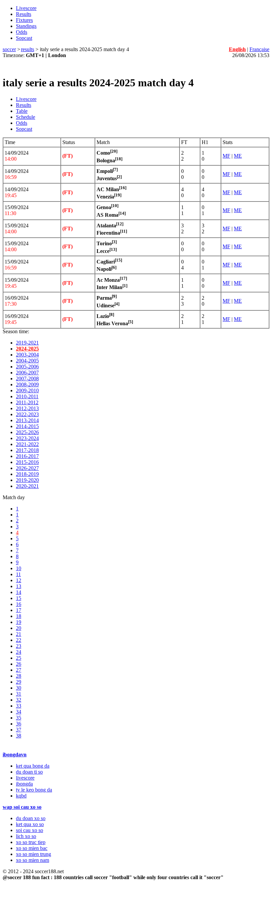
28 (18, 676)
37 (18, 729)
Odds (21, 32)
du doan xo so (30, 818)
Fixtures (24, 20)
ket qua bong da (32, 766)
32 (18, 700)
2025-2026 (27, 432)
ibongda (24, 784)
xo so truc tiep (30, 842)
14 (18, 592)
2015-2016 (27, 462)
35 (18, 718)
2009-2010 (27, 390)
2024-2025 (27, 348)
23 (18, 646)
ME (238, 156)
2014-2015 (27, 426)
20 (18, 628)
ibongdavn (15, 754)
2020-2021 (27, 486)
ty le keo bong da (34, 790)
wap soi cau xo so (22, 807)
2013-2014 (27, 420)
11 (18, 574)
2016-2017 (27, 456)
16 (18, 604)
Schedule (25, 117)
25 (18, 658)
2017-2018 (27, 450)
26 (18, 664)
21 (18, 634)
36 (18, 723)
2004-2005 (27, 360)
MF (226, 156)
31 (18, 694)
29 (18, 682)
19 (18, 622)
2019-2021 (27, 342)
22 (18, 640)
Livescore (26, 8)
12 (18, 580)
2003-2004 (27, 354)
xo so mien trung (33, 854)
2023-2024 (27, 438)
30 (18, 688)
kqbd (21, 796)
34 (18, 712)
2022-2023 (27, 414)
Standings (26, 26)
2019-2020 (27, 480)
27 (18, 670)
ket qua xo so (30, 824)
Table (22, 111)
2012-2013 (27, 408)
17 (18, 610)
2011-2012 (27, 402)
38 (18, 735)
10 (18, 568)
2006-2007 (27, 372)
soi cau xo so (29, 830)
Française (259, 49)
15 (18, 598)
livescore (25, 778)
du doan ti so (29, 772)
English (237, 49)
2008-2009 (27, 384)
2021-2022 (27, 444)
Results (23, 14)
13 (18, 586)
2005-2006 (27, 366)
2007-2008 (27, 378)
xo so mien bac (31, 848)
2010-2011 (27, 396)
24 (18, 652)
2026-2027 (27, 468)
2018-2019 (27, 474)
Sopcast (24, 38)
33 (18, 706)
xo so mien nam (32, 860)
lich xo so (26, 836)
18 (18, 616)
